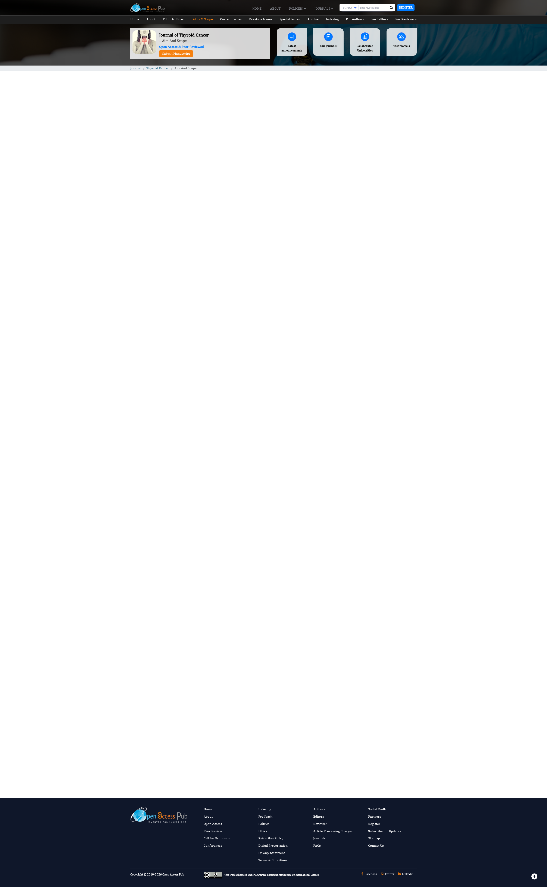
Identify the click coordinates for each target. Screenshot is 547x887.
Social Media (377, 809)
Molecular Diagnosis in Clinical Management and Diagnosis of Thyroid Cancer (379, 301)
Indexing (332, 19)
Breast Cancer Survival (369, 408)
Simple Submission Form (267, 762)
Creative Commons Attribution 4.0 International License (288, 875)
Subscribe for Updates (384, 831)
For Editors (379, 19)
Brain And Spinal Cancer (370, 382)
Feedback (265, 816)
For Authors (355, 19)
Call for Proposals (217, 838)
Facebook (370, 874)
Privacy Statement (271, 853)
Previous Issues (260, 19)
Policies (296, 8)
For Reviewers (406, 19)
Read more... (383, 199)
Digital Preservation (273, 845)
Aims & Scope (203, 19)
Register (406, 7)
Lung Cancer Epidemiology (372, 456)
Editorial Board (174, 19)
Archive (313, 19)
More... (383, 543)
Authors (319, 809)
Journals (323, 8)
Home (257, 8)
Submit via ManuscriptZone (208, 762)
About (275, 8)
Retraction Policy (270, 838)
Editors (318, 816)
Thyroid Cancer (157, 68)
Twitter (389, 874)
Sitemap (374, 838)
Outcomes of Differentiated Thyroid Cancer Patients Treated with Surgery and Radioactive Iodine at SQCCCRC (383, 232)
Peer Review (213, 831)
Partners (374, 816)
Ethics (262, 831)
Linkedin (407, 874)
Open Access (213, 824)
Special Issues (289, 19)
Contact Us (376, 845)
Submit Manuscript (176, 53)
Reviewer (320, 824)
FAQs (317, 845)
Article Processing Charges (333, 831)
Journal (135, 68)
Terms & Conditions (272, 860)
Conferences (213, 845)
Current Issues (231, 19)
